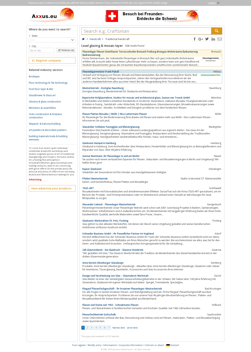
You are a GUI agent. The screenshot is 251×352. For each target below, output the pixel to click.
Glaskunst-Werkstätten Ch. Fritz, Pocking (105, 220)
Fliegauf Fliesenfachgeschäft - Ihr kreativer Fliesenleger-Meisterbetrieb (122, 288)
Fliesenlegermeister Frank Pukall (101, 71)
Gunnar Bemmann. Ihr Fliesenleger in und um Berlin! (110, 156)
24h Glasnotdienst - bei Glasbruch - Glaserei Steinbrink (112, 250)
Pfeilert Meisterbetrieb (95, 178)
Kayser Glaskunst (92, 169)
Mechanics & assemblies (42, 107)
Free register (79, 345)
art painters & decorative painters (47, 130)
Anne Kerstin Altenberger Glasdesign (103, 262)
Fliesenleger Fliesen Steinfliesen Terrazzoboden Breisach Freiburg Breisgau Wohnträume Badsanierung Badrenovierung (140, 53)
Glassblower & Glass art (42, 95)
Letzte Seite (132, 327)
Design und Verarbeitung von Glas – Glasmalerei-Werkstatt (115, 275)
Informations (110, 345)
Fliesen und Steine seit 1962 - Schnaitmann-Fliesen (110, 305)
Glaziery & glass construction (45, 101)
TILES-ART (88, 188)
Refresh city (67, 50)
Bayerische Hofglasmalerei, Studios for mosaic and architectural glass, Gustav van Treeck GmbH (136, 97)
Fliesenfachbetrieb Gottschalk (99, 314)
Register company (48, 60)
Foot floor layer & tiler (41, 89)
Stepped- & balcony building (44, 123)
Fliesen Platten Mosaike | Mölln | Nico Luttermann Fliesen (114, 114)
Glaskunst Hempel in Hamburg (99, 143)
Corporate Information (131, 345)
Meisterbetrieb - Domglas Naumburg (103, 88)
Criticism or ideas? (154, 345)
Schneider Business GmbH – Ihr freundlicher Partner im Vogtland (118, 233)
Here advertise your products (51, 188)
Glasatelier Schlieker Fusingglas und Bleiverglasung (111, 126)
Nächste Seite (119, 327)
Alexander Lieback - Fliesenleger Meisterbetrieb (109, 204)
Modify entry (94, 345)
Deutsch (174, 345)
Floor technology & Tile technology (48, 82)
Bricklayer (34, 76)
